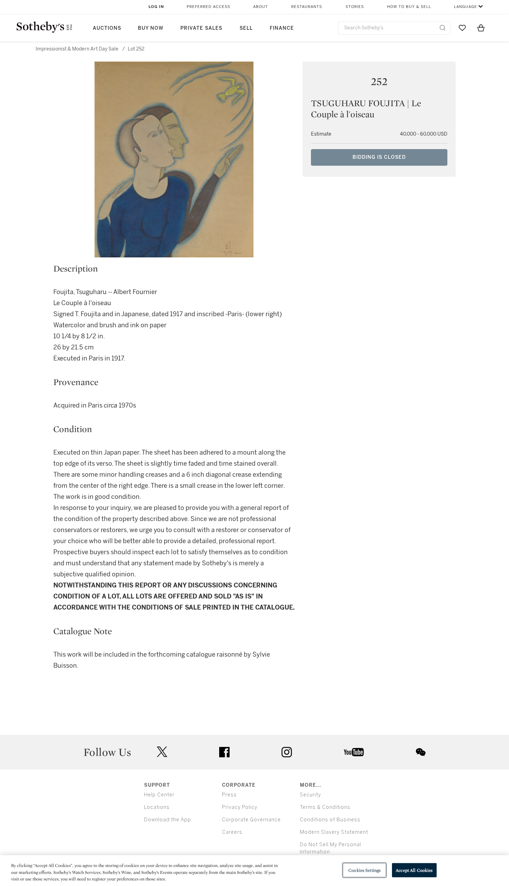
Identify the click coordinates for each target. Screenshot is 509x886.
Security (310, 795)
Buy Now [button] (150, 28)
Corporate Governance (251, 820)
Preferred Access (208, 6)
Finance (282, 28)
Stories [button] (355, 6)
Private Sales (201, 28)
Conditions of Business (330, 820)
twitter (162, 752)
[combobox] (394, 28)
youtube (354, 752)
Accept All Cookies (414, 870)
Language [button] (465, 6)
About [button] (260, 6)
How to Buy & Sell (409, 6)
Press (229, 795)
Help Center (159, 795)
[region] (254, 870)
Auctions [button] (107, 28)
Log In (156, 6)
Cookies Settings (364, 870)
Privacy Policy (239, 807)
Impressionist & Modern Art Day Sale (77, 49)
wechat (421, 752)
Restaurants (306, 6)
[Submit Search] (442, 27)
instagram (287, 752)
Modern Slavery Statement (334, 832)
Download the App (167, 820)
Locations (157, 807)
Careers (232, 832)
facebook (224, 752)
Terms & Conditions (325, 807)
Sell (246, 28)
